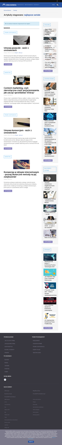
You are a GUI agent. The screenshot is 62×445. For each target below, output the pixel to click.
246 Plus (6, 425)
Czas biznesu (7, 404)
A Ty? (6, 402)
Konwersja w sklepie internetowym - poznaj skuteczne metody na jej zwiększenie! (21, 174)
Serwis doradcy (36, 409)
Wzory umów (7, 422)
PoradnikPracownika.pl (10, 396)
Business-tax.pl (8, 393)
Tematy (15, 10)
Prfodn (34, 402)
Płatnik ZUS (7, 414)
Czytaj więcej (8, 64)
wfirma (53, 4)
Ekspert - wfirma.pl (18, 52)
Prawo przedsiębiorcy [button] (28, 4)
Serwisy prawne (36, 414)
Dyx (5, 407)
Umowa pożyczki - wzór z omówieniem (16, 49)
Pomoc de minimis (37, 399)
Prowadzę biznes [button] (20, 4)
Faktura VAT (7, 409)
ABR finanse (7, 399)
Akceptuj (31, 441)
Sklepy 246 (7, 427)
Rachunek (35, 404)
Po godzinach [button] (36, 4)
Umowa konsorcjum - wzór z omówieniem (18, 131)
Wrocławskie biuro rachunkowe (11, 419)
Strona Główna (7, 10)
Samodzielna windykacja (38, 407)
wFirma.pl (7, 390)
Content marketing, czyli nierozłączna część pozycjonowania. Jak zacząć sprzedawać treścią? (21, 90)
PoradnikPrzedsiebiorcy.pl (39, 393)
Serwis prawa (35, 412)
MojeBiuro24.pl (36, 390)
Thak (6, 417)
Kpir (5, 412)
